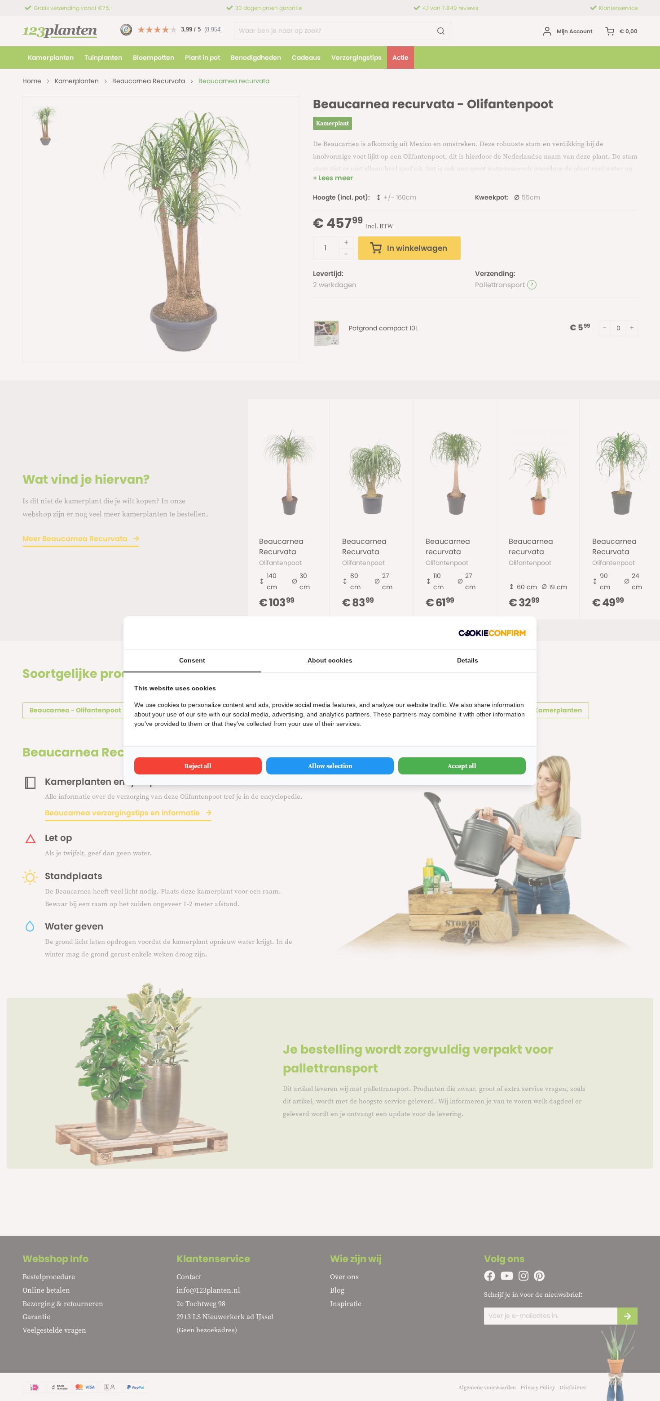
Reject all (198, 765)
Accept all (462, 765)
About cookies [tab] (330, 660)
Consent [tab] (192, 660)
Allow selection (330, 765)
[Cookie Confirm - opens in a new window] (492, 632)
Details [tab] (467, 660)
